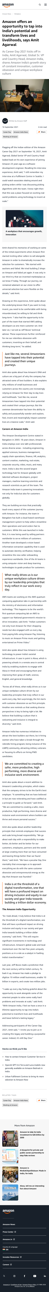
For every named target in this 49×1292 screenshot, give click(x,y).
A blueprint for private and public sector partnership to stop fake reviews (32, 1153)
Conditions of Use (16, 1284)
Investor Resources (11, 1257)
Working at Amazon (10, 137)
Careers (6, 1264)
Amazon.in (7, 1239)
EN (7, 1249)
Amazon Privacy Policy (29, 1284)
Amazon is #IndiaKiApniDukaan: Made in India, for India (33, 1171)
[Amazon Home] (8, 5)
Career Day (7, 132)
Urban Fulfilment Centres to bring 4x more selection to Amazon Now (24, 1078)
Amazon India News (21, 132)
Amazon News (6, 14)
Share (43, 132)
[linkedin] (45, 1276)
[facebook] (24, 1276)
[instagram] (14, 1276)
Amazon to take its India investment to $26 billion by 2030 (32, 1135)
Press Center (8, 1232)
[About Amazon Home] (8, 1212)
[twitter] (4, 1276)
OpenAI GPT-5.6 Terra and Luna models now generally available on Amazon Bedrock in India (25, 1068)
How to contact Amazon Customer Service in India (25, 1058)
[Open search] (39, 4)
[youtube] (34, 1276)
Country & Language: (10, 1247)
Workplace (17, 14)
